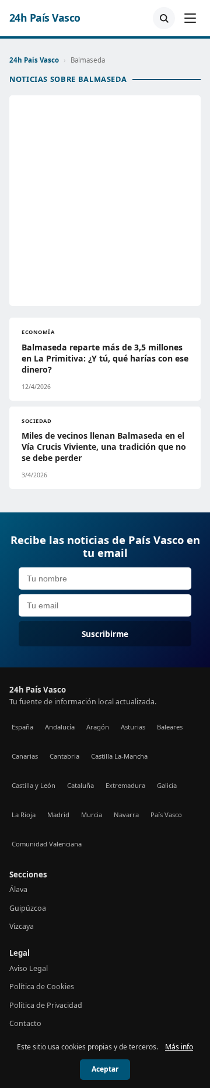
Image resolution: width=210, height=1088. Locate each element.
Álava (18, 889)
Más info (179, 1047)
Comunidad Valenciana (47, 843)
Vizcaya (21, 926)
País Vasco (166, 814)
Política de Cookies (41, 986)
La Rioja (24, 814)
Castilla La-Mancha (119, 756)
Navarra (126, 814)
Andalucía (60, 726)
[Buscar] (164, 18)
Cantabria (64, 756)
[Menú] (190, 18)
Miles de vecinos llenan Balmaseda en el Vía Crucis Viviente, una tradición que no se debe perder (104, 446)
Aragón (97, 726)
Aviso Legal (28, 968)
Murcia (91, 814)
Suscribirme (105, 633)
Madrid (58, 814)
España (22, 726)
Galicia (167, 785)
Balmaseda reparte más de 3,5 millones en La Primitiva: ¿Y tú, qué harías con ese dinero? (105, 358)
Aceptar (105, 1069)
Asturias (133, 726)
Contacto (25, 1023)
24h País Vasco (44, 17)
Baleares (170, 726)
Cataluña (80, 785)
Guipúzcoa (27, 908)
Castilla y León (33, 785)
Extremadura (125, 785)
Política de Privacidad (45, 1005)
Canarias (25, 756)
